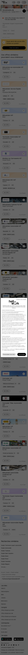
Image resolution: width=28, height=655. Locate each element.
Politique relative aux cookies (9, 350)
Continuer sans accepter (21, 299)
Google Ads (4, 338)
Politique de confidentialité (19, 349)
